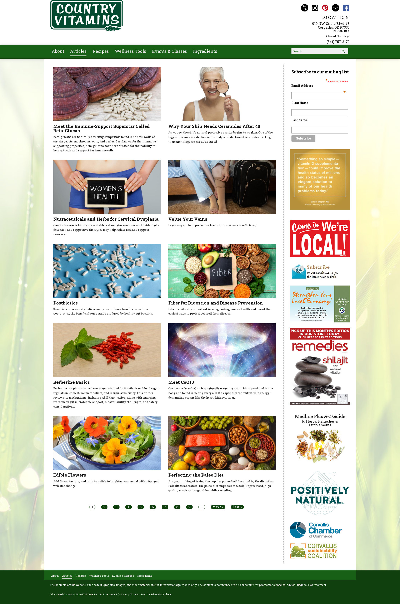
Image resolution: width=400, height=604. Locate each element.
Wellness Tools (130, 51)
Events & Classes (169, 51)
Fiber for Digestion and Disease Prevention (215, 303)
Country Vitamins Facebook (346, 7)
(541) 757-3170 (338, 41)
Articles (78, 51)
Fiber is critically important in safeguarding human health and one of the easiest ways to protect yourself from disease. (219, 311)
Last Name (299, 120)
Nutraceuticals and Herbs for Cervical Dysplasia (106, 219)
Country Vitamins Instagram (315, 7)
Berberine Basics (71, 382)
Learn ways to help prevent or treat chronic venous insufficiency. (212, 225)
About (58, 51)
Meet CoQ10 (181, 382)
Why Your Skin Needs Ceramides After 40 (214, 126)
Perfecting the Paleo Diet (196, 475)
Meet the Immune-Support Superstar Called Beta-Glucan (101, 128)
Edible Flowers (69, 475)
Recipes (100, 51)
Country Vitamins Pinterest (325, 7)
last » (237, 507)
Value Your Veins (187, 219)
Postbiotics (65, 303)
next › (218, 507)
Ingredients (205, 51)
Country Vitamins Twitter (304, 7)
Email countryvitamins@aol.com (335, 7)
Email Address (318, 86)
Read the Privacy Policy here (156, 594)
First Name (299, 103)
